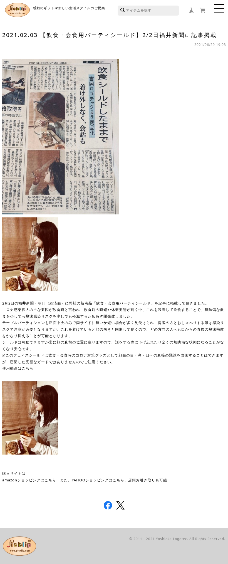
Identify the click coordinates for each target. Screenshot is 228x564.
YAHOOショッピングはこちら (98, 480)
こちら (27, 368)
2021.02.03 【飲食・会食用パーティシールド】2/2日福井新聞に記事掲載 (109, 35)
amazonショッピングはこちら (29, 480)
